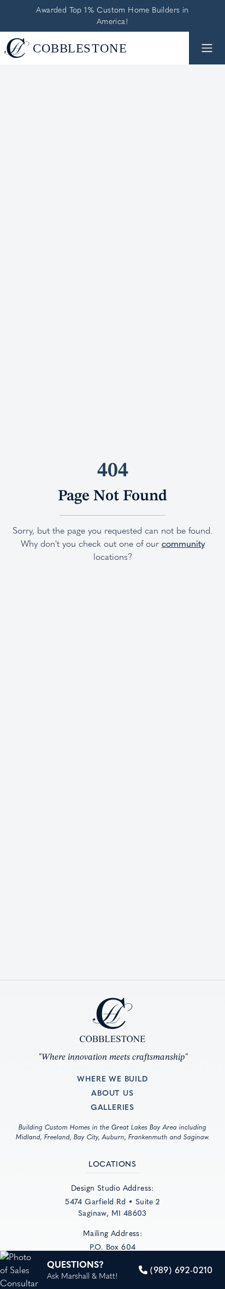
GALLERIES (112, 1106)
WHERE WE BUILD (112, 1078)
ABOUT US (112, 1092)
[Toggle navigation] (207, 48)
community (183, 544)
